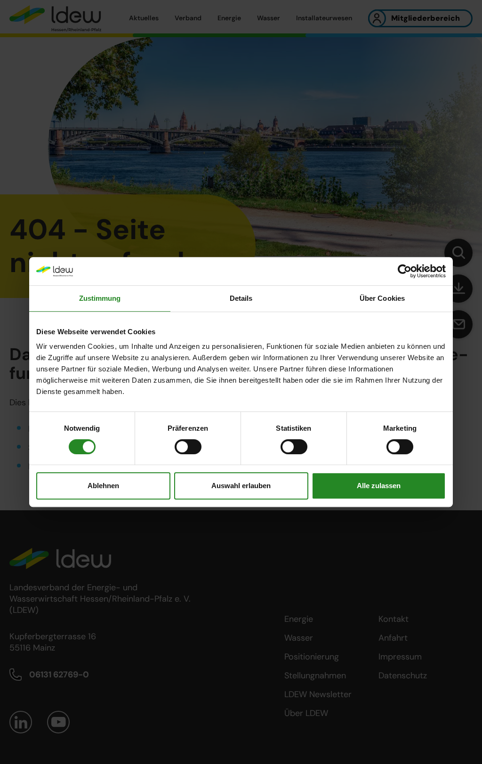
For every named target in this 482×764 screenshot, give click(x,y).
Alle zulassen (379, 486)
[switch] (188, 446)
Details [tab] (241, 298)
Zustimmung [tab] (100, 298)
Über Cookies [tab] (382, 298)
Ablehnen (103, 486)
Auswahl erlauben (241, 486)
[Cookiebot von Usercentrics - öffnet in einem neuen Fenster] (404, 271)
